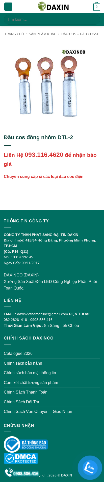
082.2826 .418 (15, 320)
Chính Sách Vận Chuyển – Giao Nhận (38, 411)
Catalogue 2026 (18, 353)
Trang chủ (14, 34)
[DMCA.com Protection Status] (21, 458)
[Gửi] (94, 19)
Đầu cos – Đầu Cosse (80, 34)
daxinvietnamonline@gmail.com (42, 314)
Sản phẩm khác (42, 34)
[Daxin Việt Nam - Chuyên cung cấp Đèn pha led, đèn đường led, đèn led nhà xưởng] (52, 6)
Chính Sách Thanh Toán (25, 392)
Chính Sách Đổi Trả (21, 402)
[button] (8, 7)
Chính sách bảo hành (23, 363)
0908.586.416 (41, 320)
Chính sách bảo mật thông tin (30, 373)
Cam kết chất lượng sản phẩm (31, 382)
